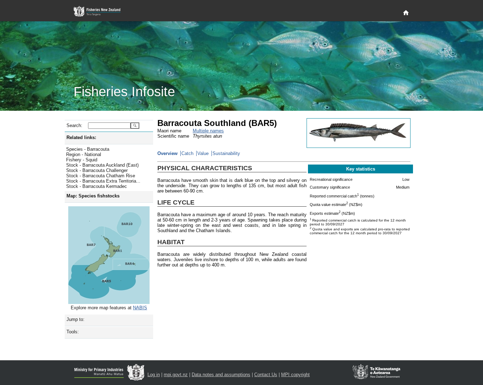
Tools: (72, 331)
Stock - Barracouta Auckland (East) (102, 165)
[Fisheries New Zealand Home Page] (101, 11)
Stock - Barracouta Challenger (97, 170)
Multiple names (208, 130)
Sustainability (226, 153)
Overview (167, 153)
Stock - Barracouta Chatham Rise (100, 175)
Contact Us (265, 374)
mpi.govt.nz (176, 374)
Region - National (83, 154)
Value (203, 153)
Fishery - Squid (81, 159)
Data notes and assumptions (221, 374)
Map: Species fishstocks (93, 196)
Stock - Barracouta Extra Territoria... (103, 181)
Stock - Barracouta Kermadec (96, 186)
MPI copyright (295, 374)
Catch (187, 153)
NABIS (140, 307)
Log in (153, 374)
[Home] (405, 13)
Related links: (81, 137)
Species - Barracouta (87, 149)
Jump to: (75, 319)
